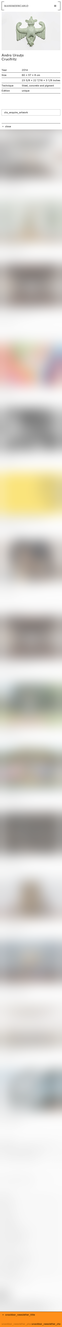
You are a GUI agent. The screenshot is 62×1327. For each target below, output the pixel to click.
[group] (31, 31)
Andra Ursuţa (13, 55)
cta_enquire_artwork (16, 112)
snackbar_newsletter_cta (46, 1324)
